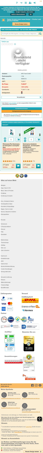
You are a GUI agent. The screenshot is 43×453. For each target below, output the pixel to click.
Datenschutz (4, 263)
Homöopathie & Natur (6, 203)
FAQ (2, 231)
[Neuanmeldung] (30, 3)
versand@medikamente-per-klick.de (31, 411)
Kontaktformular (5, 258)
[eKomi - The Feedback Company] (17, 176)
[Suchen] (40, 33)
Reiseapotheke (5, 214)
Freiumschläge (5, 285)
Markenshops (4, 240)
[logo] (2, 3)
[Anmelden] (34, 3)
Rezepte (3, 219)
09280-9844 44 (5, 386)
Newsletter (4, 234)
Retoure (3, 279)
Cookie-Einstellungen (6, 269)
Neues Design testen (21, 24)
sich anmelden (13, 103)
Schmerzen (4, 224)
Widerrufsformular (5, 282)
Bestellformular (5, 287)
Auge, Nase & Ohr (6, 188)
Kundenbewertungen (21, 108)
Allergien (3, 185)
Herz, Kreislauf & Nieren (7, 201)
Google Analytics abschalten (25, 12)
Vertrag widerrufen (6, 271)
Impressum (4, 256)
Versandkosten (18, 432)
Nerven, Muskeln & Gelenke (8, 211)
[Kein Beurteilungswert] (7, 44)
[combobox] (19, 33)
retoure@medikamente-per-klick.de (31, 398)
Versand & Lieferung (6, 277)
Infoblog (3, 245)
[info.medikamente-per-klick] (40, 385)
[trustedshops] (21, 176)
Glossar (3, 229)
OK (31, 14)
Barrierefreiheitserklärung (7, 266)
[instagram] (36, 385)
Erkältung (3, 193)
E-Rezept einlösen (6, 226)
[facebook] (33, 385)
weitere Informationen (18, 14)
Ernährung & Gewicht (6, 195)
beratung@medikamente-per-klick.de (10, 407)
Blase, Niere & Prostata (7, 190)
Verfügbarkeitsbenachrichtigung (21, 111)
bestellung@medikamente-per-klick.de (11, 398)
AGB (2, 261)
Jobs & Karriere (5, 250)
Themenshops (5, 242)
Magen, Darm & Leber (7, 209)
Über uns (3, 247)
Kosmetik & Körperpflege (7, 206)
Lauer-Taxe (29, 426)
